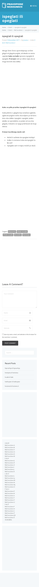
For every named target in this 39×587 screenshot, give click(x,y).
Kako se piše (8, 235)
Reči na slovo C (10, 511)
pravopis (27, 235)
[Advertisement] (19, 85)
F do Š (7, 504)
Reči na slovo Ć (10, 500)
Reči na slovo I (18, 30)
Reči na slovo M (10, 480)
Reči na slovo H (10, 509)
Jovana (25, 40)
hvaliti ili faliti (9, 377)
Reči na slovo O (10, 487)
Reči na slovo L (10, 476)
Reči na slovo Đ (10, 456)
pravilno (18, 235)
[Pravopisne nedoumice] (13, 7)
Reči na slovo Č (10, 513)
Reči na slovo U (10, 502)
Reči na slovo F (10, 507)
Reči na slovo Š (10, 517)
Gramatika (8, 520)
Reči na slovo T (10, 498)
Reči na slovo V (10, 450)
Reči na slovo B (10, 447)
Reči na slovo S (10, 496)
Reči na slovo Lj (10, 478)
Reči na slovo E (10, 461)
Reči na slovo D (10, 454)
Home (4, 27)
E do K (10, 27)
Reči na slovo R (10, 493)
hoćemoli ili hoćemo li (12, 386)
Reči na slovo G (10, 452)
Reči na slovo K (10, 472)
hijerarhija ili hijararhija (12, 368)
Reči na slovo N (10, 482)
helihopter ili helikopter (12, 382)
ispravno (12, 231)
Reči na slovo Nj (10, 485)
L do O (7, 474)
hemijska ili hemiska (11, 373)
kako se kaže (22, 231)
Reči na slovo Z (10, 465)
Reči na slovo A (10, 445)
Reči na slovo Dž (10, 515)
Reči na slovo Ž (10, 463)
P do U (7, 489)
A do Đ (7, 443)
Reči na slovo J (9, 469)
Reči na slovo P (10, 491)
